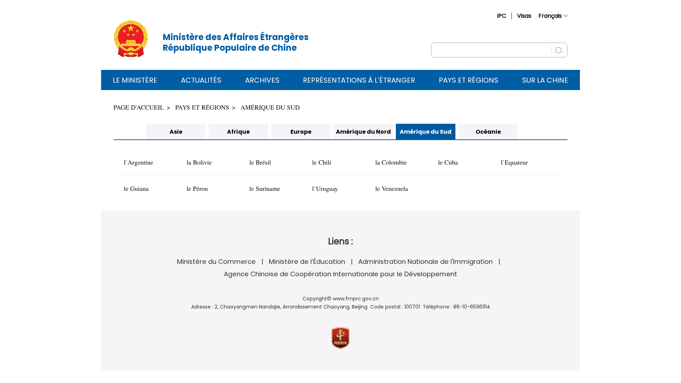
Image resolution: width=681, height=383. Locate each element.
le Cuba (448, 162)
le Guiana (136, 188)
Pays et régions (468, 80)
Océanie (488, 132)
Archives (262, 80)
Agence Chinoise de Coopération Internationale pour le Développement (340, 274)
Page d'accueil (139, 107)
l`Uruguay (325, 188)
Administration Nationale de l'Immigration (425, 261)
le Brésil (260, 162)
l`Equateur (514, 162)
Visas (524, 16)
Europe (300, 132)
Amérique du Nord (363, 132)
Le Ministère (135, 80)
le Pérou (197, 188)
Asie (176, 132)
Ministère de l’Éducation (307, 261)
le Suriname (264, 188)
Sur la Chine (545, 80)
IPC (501, 16)
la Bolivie (199, 162)
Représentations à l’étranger (359, 80)
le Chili (321, 162)
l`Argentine (138, 162)
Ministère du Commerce (216, 261)
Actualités (201, 80)
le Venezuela (391, 188)
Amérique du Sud (270, 107)
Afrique (238, 132)
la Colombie (391, 162)
